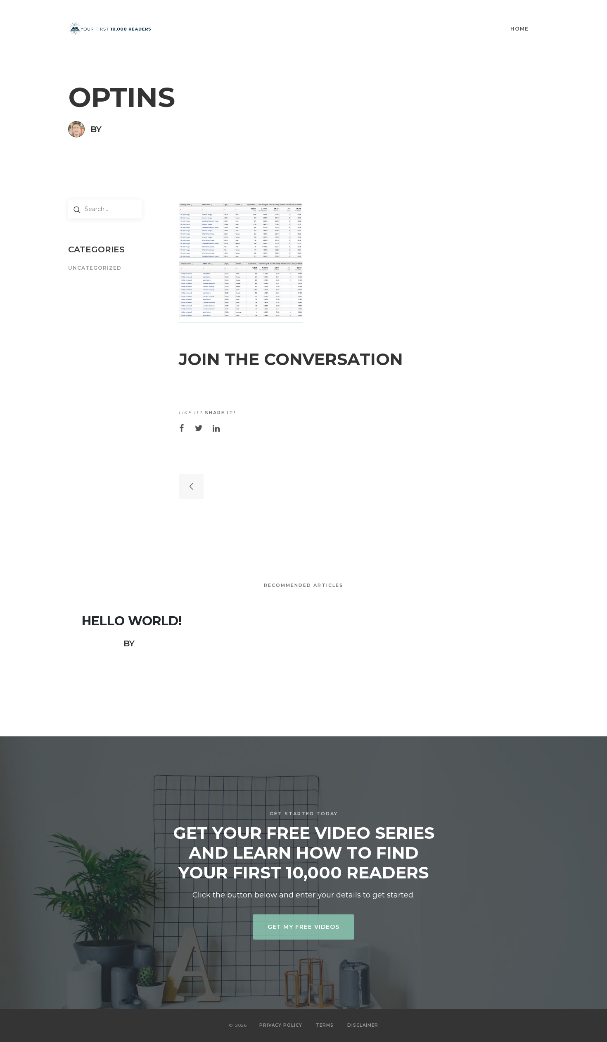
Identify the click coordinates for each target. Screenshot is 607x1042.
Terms (325, 1025)
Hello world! (132, 621)
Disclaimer (362, 1025)
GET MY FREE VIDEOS (303, 926)
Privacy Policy (280, 1025)
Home (519, 29)
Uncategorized (94, 268)
